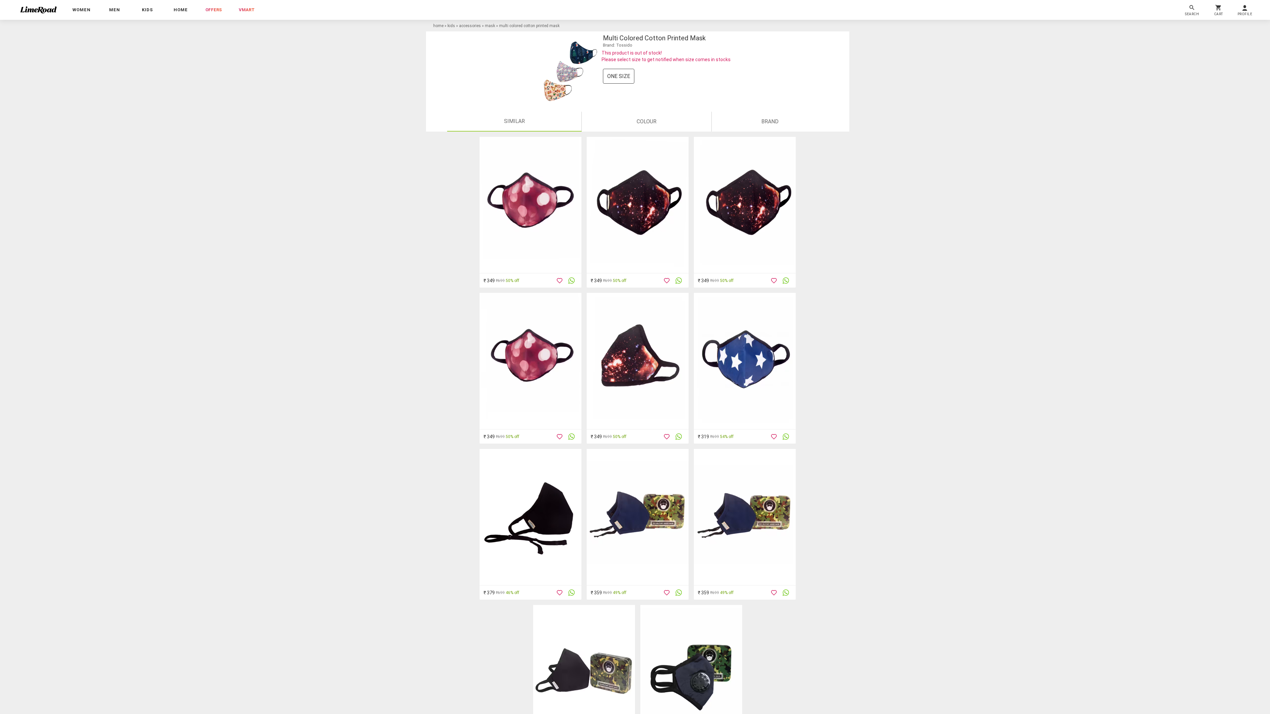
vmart (247, 9)
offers (213, 9)
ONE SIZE (618, 76)
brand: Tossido (617, 45)
